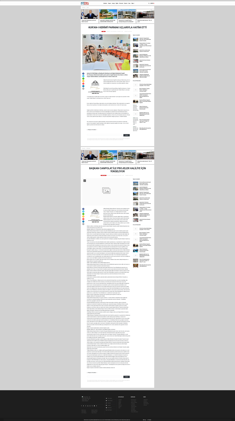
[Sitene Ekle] (97, 405)
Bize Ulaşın (109, 409)
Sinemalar (133, 407)
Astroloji (145, 405)
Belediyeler (88, 148)
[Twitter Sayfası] (84, 405)
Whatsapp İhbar (94, 411)
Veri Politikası (83, 412)
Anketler (145, 401)
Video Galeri (109, 400)
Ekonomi (121, 3)
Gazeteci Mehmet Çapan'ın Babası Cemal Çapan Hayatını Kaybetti (145, 101)
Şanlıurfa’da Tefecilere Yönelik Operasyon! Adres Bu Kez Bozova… (145, 66)
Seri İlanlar (133, 409)
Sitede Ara (146, 399)
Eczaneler (133, 403)
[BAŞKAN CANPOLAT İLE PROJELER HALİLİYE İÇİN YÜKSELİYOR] (106, 191)
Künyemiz (109, 407)
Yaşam (109, 3)
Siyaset (125, 3)
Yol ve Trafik (133, 401)
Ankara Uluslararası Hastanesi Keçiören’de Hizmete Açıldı (143, 107)
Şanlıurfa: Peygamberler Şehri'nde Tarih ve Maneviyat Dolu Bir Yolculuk (145, 39)
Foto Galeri (109, 398)
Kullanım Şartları (94, 410)
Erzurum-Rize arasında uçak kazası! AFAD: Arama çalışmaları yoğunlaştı (145, 71)
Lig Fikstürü (133, 405)
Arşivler (109, 405)
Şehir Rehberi (133, 410)
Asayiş (113, 3)
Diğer (132, 3)
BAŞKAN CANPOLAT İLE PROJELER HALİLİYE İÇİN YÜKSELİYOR (144, 114)
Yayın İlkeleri (83, 411)
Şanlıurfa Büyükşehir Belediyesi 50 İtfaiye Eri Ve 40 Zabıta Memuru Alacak (145, 56)
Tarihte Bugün (133, 406)
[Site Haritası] (95, 405)
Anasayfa (83, 7)
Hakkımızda (83, 410)
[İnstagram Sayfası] (86, 405)
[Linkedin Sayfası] (90, 405)
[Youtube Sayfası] (88, 405)
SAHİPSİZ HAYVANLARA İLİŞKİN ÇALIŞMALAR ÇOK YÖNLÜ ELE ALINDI (144, 76)
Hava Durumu (133, 399)
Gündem (105, 3)
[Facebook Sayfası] (82, 405)
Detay (145, 419)
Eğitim (117, 3)
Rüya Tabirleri (146, 403)
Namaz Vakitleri (134, 402)
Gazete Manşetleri (134, 411)
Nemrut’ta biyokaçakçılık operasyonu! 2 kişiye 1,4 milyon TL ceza (144, 121)
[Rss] (93, 405)
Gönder (126, 135)
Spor (129, 3)
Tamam (149, 419)
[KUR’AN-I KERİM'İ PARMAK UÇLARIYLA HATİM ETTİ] (106, 52)
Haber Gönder (94, 412)
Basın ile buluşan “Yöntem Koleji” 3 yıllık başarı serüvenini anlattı (144, 90)
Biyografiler (146, 402)
